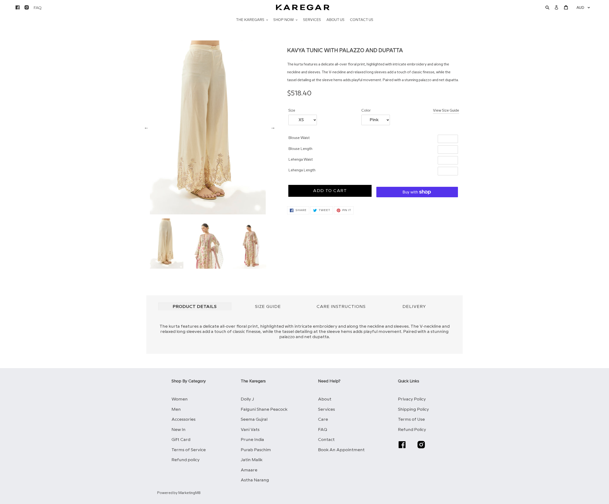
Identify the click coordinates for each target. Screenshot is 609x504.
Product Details (195, 307)
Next (272, 127)
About (324, 399)
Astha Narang (255, 480)
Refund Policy (412, 430)
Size (291, 110)
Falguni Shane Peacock (264, 409)
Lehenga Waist (300, 159)
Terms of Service (189, 450)
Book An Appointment (341, 450)
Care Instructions (341, 307)
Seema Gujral (254, 419)
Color (366, 110)
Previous (146, 127)
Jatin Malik (251, 460)
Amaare (249, 470)
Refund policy (186, 460)
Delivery (414, 307)
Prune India (252, 440)
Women (180, 399)
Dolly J (247, 399)
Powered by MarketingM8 (179, 493)
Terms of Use (411, 419)
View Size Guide (446, 110)
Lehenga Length (301, 170)
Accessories (184, 419)
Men (176, 409)
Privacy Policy (412, 399)
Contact (326, 440)
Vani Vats (250, 430)
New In (179, 430)
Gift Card (181, 440)
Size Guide (268, 307)
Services (326, 409)
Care (323, 419)
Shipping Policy (413, 409)
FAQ (322, 430)
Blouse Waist (299, 138)
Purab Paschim (256, 450)
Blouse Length (300, 149)
